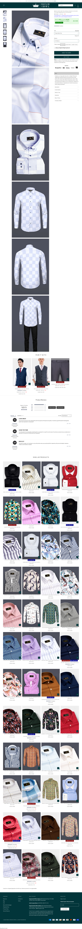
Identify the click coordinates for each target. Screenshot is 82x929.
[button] (38, 404)
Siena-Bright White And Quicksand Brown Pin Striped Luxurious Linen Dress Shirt (70, 770)
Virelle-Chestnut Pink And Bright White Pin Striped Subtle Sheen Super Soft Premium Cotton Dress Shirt (12, 627)
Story (56, 73)
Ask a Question (60, 407)
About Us (5, 898)
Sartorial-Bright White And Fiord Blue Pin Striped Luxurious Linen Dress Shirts (51, 660)
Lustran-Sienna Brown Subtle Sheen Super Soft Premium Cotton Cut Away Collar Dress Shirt (51, 699)
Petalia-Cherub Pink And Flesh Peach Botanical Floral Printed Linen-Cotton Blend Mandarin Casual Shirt (12, 697)
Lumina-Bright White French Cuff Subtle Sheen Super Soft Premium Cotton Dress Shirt (50, 492)
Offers (19, 900)
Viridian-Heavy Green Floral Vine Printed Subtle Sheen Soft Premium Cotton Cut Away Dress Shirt (51, 877)
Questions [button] (19, 415)
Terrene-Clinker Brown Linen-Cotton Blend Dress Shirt (51, 840)
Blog (4, 900)
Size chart (77, 30)
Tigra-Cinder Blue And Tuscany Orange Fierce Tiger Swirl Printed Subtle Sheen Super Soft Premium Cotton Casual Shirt (69, 877)
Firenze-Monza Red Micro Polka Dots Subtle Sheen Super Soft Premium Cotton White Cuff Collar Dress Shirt (69, 489)
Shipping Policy (6, 906)
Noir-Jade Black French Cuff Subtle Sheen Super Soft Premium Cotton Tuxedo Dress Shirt (70, 527)
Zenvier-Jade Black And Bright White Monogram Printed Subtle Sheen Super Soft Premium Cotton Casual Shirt (69, 627)
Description (57, 87)
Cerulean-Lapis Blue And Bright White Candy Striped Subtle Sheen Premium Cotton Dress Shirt (12, 770)
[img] (15, 423)
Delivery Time (57, 92)
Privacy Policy (6, 908)
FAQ (4, 902)
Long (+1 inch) (68, 44)
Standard (63, 44)
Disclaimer (57, 95)
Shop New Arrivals (3, 928)
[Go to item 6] (5, 38)
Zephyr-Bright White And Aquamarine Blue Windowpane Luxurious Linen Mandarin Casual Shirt (51, 770)
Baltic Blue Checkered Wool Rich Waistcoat (41, 388)
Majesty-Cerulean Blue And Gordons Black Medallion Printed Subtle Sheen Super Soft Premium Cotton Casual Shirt (12, 527)
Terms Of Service (6, 911)
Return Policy (57, 97)
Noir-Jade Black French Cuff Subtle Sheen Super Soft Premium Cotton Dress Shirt (12, 492)
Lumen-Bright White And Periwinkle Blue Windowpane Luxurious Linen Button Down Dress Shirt (31, 840)
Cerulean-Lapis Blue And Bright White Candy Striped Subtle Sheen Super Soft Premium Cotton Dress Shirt (69, 559)
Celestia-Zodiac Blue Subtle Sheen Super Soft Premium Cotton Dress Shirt (69, 697)
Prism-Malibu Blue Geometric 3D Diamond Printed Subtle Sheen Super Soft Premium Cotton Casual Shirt (12, 660)
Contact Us (20, 898)
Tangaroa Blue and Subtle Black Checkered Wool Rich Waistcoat (22, 388)
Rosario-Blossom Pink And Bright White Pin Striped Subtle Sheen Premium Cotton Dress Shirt (31, 697)
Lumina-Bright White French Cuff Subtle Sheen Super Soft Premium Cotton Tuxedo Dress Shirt (31, 562)
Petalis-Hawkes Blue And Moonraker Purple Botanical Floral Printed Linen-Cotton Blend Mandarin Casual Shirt (50, 559)
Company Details (58, 100)
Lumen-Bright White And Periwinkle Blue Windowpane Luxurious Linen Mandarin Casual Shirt (12, 877)
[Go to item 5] (5, 32)
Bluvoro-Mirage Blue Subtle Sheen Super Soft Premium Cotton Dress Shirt (69, 662)
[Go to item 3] (5, 19)
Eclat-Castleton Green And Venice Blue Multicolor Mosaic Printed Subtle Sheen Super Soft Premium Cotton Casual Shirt (50, 627)
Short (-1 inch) (74, 44)
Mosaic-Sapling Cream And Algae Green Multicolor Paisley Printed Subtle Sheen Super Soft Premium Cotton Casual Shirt (50, 803)
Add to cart (66, 53)
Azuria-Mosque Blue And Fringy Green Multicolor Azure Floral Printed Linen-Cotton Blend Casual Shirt (50, 524)
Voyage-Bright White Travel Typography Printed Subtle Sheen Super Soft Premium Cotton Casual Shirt (31, 627)
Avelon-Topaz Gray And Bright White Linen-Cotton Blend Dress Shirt (12, 559)
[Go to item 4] (5, 25)
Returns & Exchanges (7, 904)
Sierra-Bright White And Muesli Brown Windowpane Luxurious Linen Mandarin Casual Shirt (12, 803)
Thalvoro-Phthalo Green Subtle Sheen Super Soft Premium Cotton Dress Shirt (31, 736)
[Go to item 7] (5, 44)
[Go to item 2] (5, 13)
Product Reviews (41, 400)
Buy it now (66, 57)
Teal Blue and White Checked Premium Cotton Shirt (31, 805)
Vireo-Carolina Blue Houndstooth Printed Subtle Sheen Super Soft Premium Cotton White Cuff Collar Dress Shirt (70, 803)
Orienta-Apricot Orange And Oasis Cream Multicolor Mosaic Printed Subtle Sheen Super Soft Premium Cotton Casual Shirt (31, 770)
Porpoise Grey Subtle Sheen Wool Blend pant (60, 384)
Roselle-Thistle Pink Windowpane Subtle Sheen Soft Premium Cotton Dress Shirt (31, 660)
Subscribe (64, 909)
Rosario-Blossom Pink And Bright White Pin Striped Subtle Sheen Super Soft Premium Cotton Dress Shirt (31, 524)
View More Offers (59, 22)
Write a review (52, 407)
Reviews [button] (12, 415)
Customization (58, 89)
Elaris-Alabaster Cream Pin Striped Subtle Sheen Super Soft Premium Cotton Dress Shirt (31, 489)
